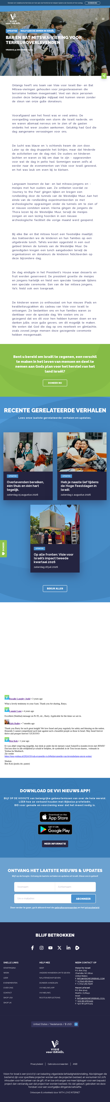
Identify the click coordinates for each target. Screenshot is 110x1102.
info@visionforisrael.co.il (91, 998)
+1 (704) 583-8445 (85, 981)
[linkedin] (97, 75)
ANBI (75, 1064)
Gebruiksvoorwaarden (58, 1064)
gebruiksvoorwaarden (66, 907)
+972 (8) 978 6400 (85, 1001)
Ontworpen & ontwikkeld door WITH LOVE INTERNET (55, 1092)
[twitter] (91, 75)
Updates (12, 476)
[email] (79, 75)
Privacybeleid (37, 1064)
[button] (103, 18)
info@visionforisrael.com (91, 978)
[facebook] (85, 75)
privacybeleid (92, 907)
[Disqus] (55, 652)
